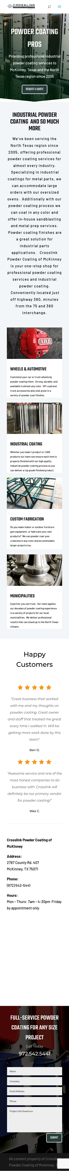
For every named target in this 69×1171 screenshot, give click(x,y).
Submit (54, 1137)
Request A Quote (34, 89)
